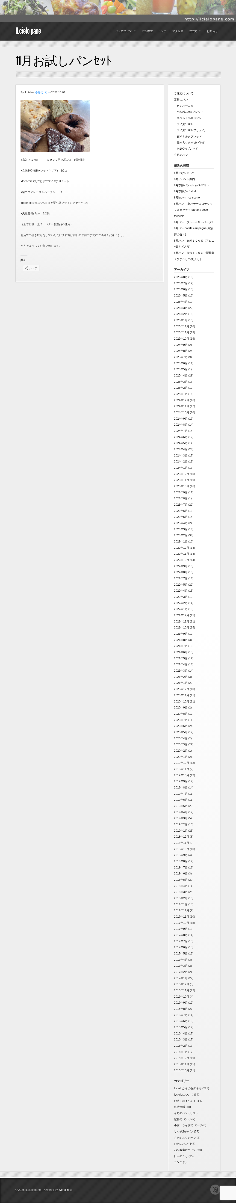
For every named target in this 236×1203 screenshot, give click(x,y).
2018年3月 (181, 892)
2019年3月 (181, 818)
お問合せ (212, 31)
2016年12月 (181, 984)
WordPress (65, 1189)
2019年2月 (181, 824)
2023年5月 (181, 517)
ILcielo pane (28, 31)
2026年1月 (181, 320)
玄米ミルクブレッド (188, 136)
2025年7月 (181, 357)
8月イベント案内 (184, 179)
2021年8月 (181, 640)
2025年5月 (181, 369)
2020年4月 (181, 738)
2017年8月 (181, 935)
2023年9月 (181, 492)
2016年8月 (181, 1008)
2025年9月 (181, 345)
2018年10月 (181, 849)
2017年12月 (181, 910)
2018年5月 (181, 879)
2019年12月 (181, 762)
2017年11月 (181, 916)
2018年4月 (181, 886)
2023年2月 (181, 535)
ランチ (162, 31)
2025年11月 (181, 332)
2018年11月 (181, 842)
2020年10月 (181, 701)
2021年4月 (181, 664)
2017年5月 (181, 953)
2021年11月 (181, 621)
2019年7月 (181, 793)
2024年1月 (181, 467)
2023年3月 (181, 529)
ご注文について (183, 93)
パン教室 (147, 31)
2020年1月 (181, 757)
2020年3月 (181, 744)
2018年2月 (181, 898)
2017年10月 (181, 922)
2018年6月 (181, 873)
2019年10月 (181, 775)
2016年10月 (181, 996)
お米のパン (181, 1143)
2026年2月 (181, 314)
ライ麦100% (183, 124)
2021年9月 (181, 633)
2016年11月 (181, 990)
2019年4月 (181, 812)
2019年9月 (181, 781)
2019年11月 (181, 769)
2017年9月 (181, 928)
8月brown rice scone (187, 197)
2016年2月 (181, 1045)
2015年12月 (181, 1058)
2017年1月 (181, 978)
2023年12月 (181, 474)
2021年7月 (181, 646)
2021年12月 (181, 615)
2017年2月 (181, 972)
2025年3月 (181, 381)
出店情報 (179, 1106)
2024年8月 (181, 424)
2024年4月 (181, 449)
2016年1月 (181, 1052)
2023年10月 (181, 486)
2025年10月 (181, 338)
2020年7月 (181, 720)
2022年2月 (181, 603)
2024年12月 (181, 400)
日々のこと (181, 1156)
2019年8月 (181, 787)
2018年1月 (181, 904)
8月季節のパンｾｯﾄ (185, 191)
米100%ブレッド (186, 148)
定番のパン (181, 99)
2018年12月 (181, 836)
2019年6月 (181, 799)
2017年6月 (181, 947)
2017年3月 (181, 965)
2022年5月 (181, 584)
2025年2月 (181, 387)
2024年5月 (181, 443)
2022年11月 (181, 553)
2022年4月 (181, 590)
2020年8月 (181, 713)
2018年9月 (181, 855)
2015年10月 (181, 1070)
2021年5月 (181, 658)
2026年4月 (181, 301)
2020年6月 (181, 726)
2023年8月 (181, 498)
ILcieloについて (183, 1094)
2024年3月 (181, 455)
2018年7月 (181, 867)
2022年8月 (181, 572)
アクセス (177, 31)
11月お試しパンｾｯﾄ (64, 60)
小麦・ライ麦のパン (186, 1125)
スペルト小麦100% (187, 118)
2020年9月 (181, 707)
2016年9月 (181, 1002)
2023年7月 (181, 504)
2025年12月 (181, 326)
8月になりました (184, 173)
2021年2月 (181, 677)
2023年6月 (181, 511)
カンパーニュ (183, 105)
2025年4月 (181, 375)
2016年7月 (181, 1015)
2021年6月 (181, 652)
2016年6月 (181, 1021)
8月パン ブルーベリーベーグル (194, 222)
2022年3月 (181, 597)
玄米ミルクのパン (185, 1137)
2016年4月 (181, 1033)
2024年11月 (181, 406)
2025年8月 (181, 351)
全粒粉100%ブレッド (189, 111)
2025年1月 (181, 394)
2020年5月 (181, 732)
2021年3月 (181, 670)
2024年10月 (181, 412)
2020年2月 (181, 750)
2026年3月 (181, 308)
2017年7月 (181, 941)
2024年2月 (181, 461)
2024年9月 (181, 418)
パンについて (122, 32)
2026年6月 (181, 289)
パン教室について (185, 1150)
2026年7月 (181, 283)
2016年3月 (181, 1039)
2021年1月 (181, 682)
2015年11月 (181, 1064)
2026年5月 (181, 295)
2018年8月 (181, 861)
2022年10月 (181, 560)
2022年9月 (181, 566)
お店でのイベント (185, 1100)
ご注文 (191, 32)
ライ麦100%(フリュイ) (189, 130)
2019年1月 (181, 830)
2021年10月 (181, 627)
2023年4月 (181, 523)
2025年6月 (181, 363)
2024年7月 (181, 431)
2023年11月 (181, 480)
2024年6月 (181, 437)
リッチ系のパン (183, 1131)
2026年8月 (181, 277)
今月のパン (42, 92)
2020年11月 (181, 695)
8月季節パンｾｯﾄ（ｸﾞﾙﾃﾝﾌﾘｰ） (192, 185)
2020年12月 (181, 689)
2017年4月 (181, 959)
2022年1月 (181, 609)
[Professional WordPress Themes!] (215, 1194)
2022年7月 (181, 578)
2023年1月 (181, 541)
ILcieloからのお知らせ (188, 1088)
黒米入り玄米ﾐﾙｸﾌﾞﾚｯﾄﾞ (190, 142)
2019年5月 (181, 806)
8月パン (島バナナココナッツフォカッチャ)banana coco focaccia (193, 210)
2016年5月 (181, 1027)
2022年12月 (181, 547)
